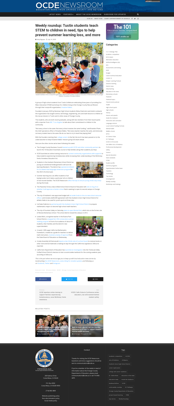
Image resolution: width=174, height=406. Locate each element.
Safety (108, 150)
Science (108, 152)
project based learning (116, 395)
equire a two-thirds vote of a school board (73, 241)
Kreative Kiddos (66, 107)
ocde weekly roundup (115, 387)
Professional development (113, 147)
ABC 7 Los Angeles (56, 122)
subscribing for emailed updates (71, 261)
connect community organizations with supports (84, 154)
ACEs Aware (109, 57)
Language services (111, 123)
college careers (63, 137)
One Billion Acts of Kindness (114, 144)
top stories (112, 399)
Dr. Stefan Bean (113, 375)
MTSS (107, 134)
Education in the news (112, 91)
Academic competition (112, 54)
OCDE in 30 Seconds (112, 142)
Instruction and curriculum (113, 120)
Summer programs (111, 166)
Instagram (56, 263)
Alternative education (112, 60)
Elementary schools (112, 94)
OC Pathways (110, 139)
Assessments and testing (113, 67)
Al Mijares (125, 360)
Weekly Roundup (124, 399)
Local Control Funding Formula (115, 126)
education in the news (127, 375)
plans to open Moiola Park (73, 210)
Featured (67, 14)
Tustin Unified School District (44, 272)
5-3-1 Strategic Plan (112, 52)
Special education (111, 155)
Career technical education (114, 75)
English (149, 1)
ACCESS (128, 356)
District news (110, 86)
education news (40, 270)
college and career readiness (118, 371)
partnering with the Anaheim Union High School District (70, 204)
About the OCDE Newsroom (88, 14)
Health (108, 105)
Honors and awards (112, 115)
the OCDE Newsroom (52, 261)
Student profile (110, 163)
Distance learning (111, 83)
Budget (108, 73)
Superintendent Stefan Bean (114, 168)
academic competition (115, 356)
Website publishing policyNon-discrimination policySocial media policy (50, 398)
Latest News (55, 14)
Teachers (108, 171)
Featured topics (110, 99)
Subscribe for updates (115, 14)
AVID (107, 70)
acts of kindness (114, 360)
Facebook (41, 263)
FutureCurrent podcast (112, 102)
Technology (109, 173)
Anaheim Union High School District (119, 364)
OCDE (59, 270)
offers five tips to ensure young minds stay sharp (84, 181)
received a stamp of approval (59, 235)
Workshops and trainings (113, 184)
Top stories (109, 176)
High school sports (111, 107)
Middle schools (110, 131)
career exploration (114, 368)
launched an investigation (74, 250)
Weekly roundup (110, 181)
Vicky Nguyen (40, 39)
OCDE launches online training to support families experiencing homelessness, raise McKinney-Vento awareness (52, 294)
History (108, 112)
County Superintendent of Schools (117, 18)
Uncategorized (110, 179)
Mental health (110, 128)
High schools (110, 110)
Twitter (47, 263)
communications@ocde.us (85, 363)
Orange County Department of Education (74, 270)
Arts (107, 65)
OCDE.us (89, 18)
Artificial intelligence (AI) (113, 62)
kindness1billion (114, 383)
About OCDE (98, 18)
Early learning (110, 89)
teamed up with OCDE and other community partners (81, 147)
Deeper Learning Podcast (113, 81)
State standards (110, 158)
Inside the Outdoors (112, 118)
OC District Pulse (111, 136)
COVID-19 (109, 78)
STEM (107, 160)
